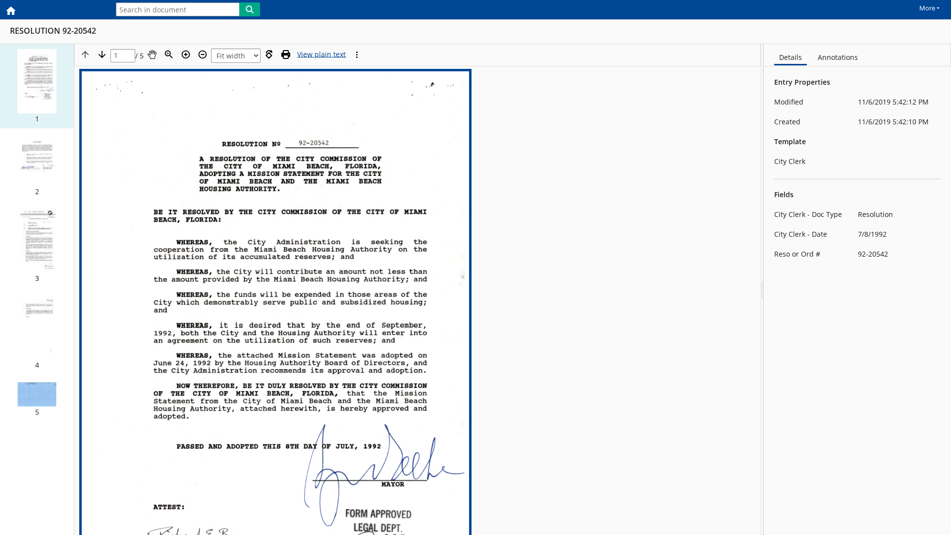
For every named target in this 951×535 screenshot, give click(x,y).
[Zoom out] (202, 54)
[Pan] (152, 54)
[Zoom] (168, 54)
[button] (37, 86)
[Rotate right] (269, 54)
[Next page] (102, 54)
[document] (857, 289)
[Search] (249, 9)
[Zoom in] (185, 54)
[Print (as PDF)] (285, 54)
